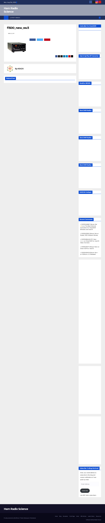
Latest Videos (15, 17)
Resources (98, 516)
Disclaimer (65, 516)
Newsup (26, 518)
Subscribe (85, 490)
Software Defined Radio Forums (93, 519)
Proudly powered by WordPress (11, 518)
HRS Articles (83, 516)
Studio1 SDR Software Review (89, 235)
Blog (60, 516)
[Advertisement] (90, 311)
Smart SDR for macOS (87, 248)
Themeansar (33, 518)
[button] (97, 17)
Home (56, 516)
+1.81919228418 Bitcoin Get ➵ (89, 252)
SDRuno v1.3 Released (89, 254)
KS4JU (21, 69)
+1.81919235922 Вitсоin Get (88, 233)
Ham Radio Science (16, 509)
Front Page (72, 516)
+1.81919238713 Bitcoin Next (88, 247)
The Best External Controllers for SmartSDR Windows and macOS (88, 227)
